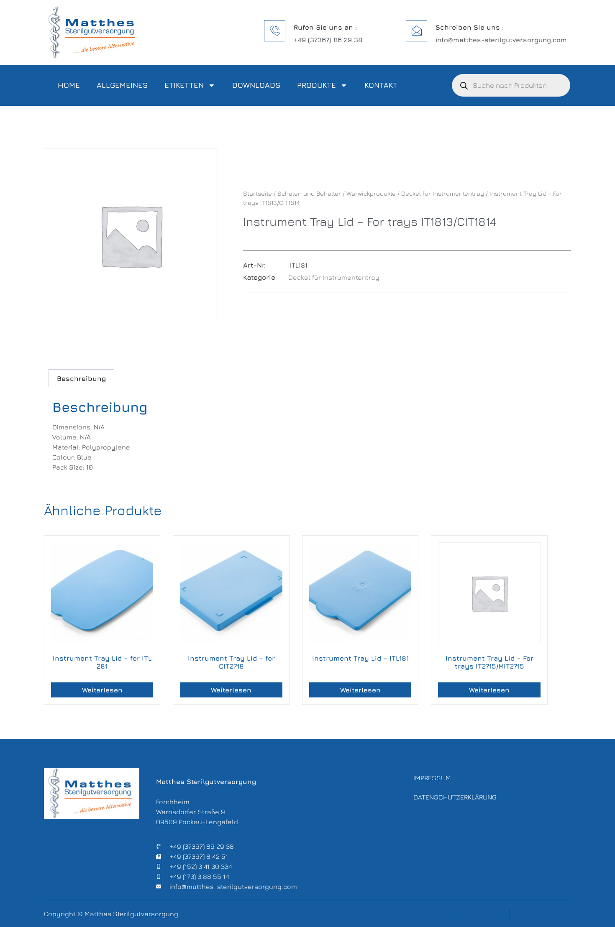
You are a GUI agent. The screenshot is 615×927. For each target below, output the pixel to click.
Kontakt (380, 85)
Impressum (432, 777)
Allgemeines (122, 85)
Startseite (257, 193)
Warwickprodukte (371, 193)
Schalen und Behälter (309, 193)
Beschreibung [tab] (81, 378)
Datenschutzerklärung (455, 797)
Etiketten (184, 85)
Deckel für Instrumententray (442, 193)
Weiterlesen (102, 690)
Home (69, 85)
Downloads (256, 85)
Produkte (316, 85)
